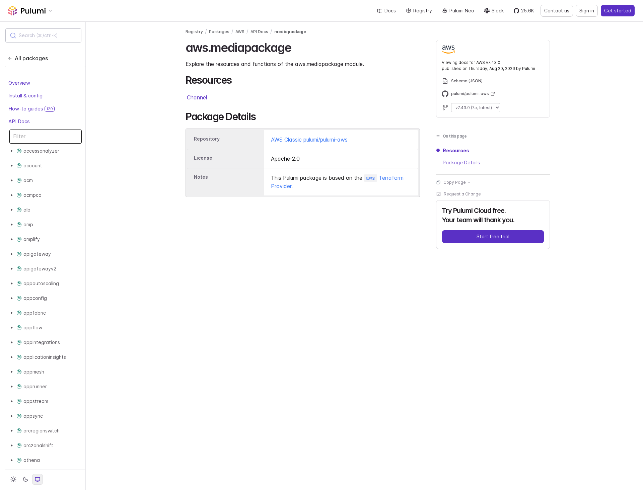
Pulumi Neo (461, 10)
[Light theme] (13, 479)
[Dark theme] (25, 479)
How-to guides (30, 108)
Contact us (556, 10)
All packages (31, 58)
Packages (219, 31)
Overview (19, 83)
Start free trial (493, 236)
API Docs (19, 121)
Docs (390, 10)
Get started (617, 10)
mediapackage (290, 31)
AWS (239, 31)
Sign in (586, 10)
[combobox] (43, 35)
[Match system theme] (37, 479)
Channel (197, 97)
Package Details (461, 162)
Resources (456, 150)
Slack (498, 10)
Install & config (25, 95)
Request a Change (462, 193)
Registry (422, 10)
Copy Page (454, 182)
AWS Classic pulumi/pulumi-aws (309, 139)
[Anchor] (297, 46)
